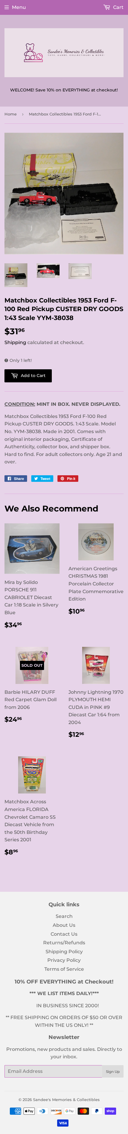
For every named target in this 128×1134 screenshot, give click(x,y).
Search (64, 916)
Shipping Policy (64, 951)
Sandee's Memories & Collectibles (66, 1099)
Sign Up (113, 1071)
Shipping (15, 342)
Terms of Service (64, 969)
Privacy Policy (64, 960)
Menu (19, 7)
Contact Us (64, 934)
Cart (118, 7)
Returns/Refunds (64, 942)
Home (10, 114)
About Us (64, 925)
